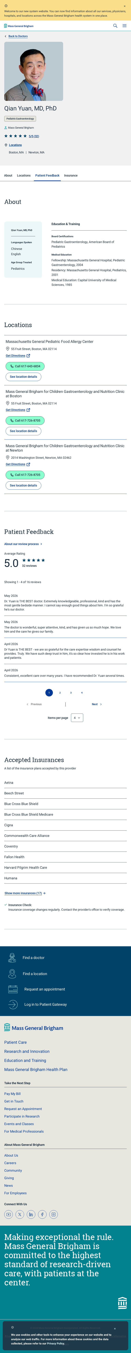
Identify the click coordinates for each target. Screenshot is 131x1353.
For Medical (24, 1131)
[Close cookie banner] (115, 1329)
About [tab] (8, 175)
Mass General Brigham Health (35, 1069)
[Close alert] (125, 6)
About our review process (21, 544)
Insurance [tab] (71, 175)
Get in (13, 1101)
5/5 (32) (34, 136)
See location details (23, 376)
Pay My (12, 1094)
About (11, 1155)
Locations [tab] (24, 175)
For (15, 1193)
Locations (15, 145)
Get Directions (15, 355)
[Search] (115, 25)
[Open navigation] (124, 25)
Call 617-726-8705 (27, 420)
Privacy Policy (55, 1343)
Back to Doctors (18, 36)
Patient (15, 1042)
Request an (23, 1109)
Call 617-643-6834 (27, 366)
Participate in (22, 1116)
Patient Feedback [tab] (47, 175)
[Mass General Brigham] (18, 26)
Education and (25, 1060)
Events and (19, 1124)
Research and (26, 1051)
